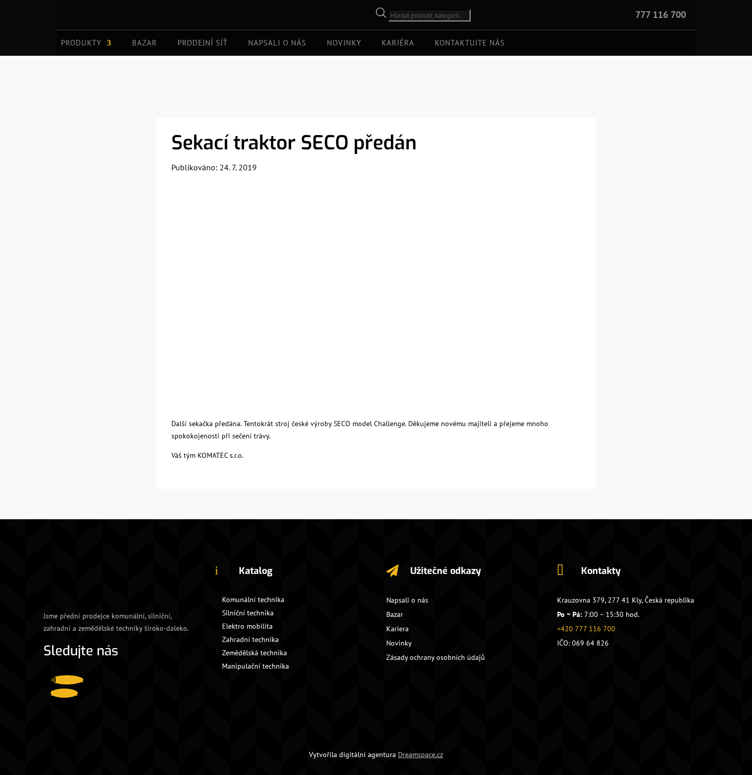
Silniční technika (248, 612)
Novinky (399, 643)
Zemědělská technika (254, 652)
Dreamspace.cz (420, 754)
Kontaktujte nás (470, 43)
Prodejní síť (203, 43)
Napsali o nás (407, 600)
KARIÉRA (398, 43)
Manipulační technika (255, 666)
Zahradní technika (250, 639)
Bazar (144, 43)
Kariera (397, 628)
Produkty (81, 43)
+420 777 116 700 (586, 628)
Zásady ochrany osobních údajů (435, 657)
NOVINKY (344, 43)
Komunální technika (253, 599)
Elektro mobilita (247, 626)
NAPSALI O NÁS (277, 43)
